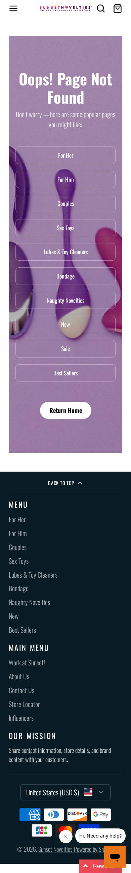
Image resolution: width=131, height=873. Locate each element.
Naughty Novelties (65, 300)
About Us (19, 676)
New (65, 324)
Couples (65, 203)
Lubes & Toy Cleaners (66, 251)
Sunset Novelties (56, 849)
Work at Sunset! (27, 662)
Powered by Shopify (94, 849)
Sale (65, 348)
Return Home (65, 410)
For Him (65, 179)
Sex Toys (65, 227)
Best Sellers (65, 373)
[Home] (66, 8)
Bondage (65, 276)
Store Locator (24, 704)
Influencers (21, 718)
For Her (65, 155)
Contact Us (21, 690)
